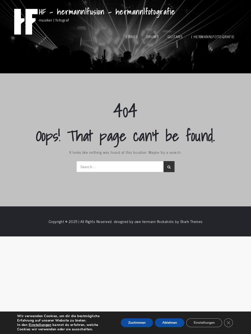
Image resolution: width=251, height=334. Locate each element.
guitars (175, 36)
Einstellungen (40, 325)
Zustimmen (137, 322)
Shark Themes (191, 221)
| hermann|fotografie (213, 36)
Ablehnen (169, 322)
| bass (132, 36)
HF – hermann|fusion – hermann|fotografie (107, 11)
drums (152, 36)
